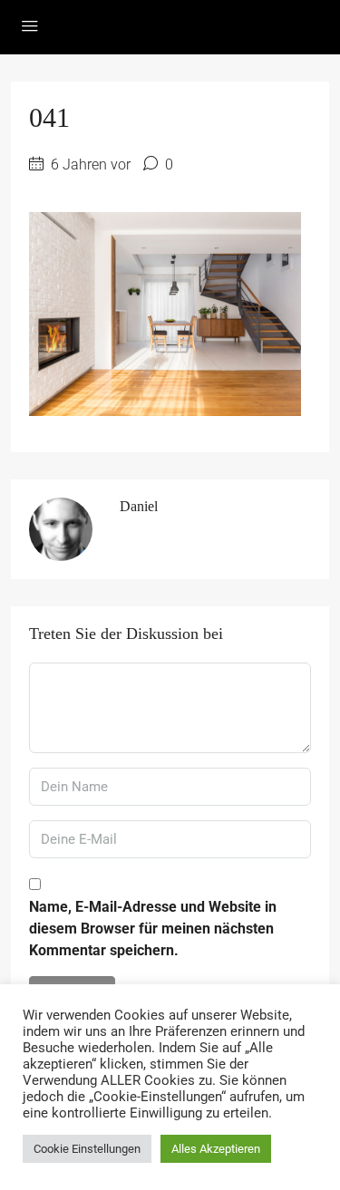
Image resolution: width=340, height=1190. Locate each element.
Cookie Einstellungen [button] (87, 1149)
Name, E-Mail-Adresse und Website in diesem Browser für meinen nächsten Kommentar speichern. (153, 928)
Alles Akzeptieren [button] (215, 1149)
